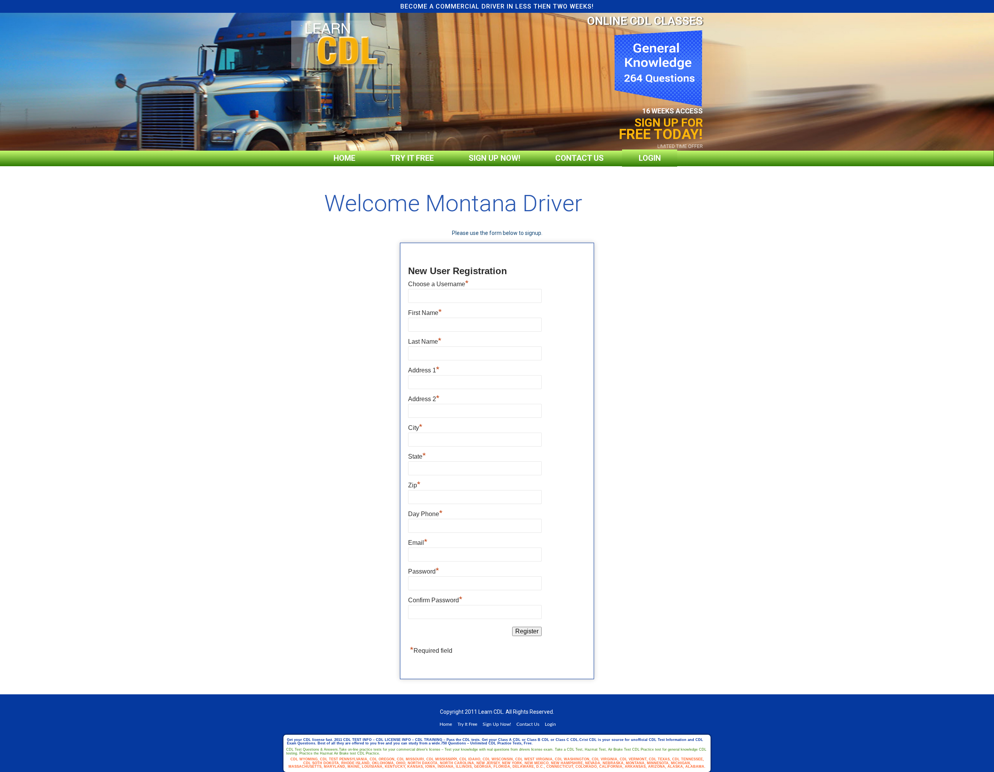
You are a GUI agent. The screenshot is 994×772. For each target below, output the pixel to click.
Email (417, 542)
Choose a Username (438, 284)
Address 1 (424, 370)
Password (423, 571)
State (417, 456)
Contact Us (579, 158)
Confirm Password (435, 600)
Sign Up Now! (494, 158)
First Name (425, 312)
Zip (414, 485)
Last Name (424, 341)
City (415, 427)
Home (344, 158)
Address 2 (424, 399)
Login (650, 158)
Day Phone (425, 514)
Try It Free (412, 158)
